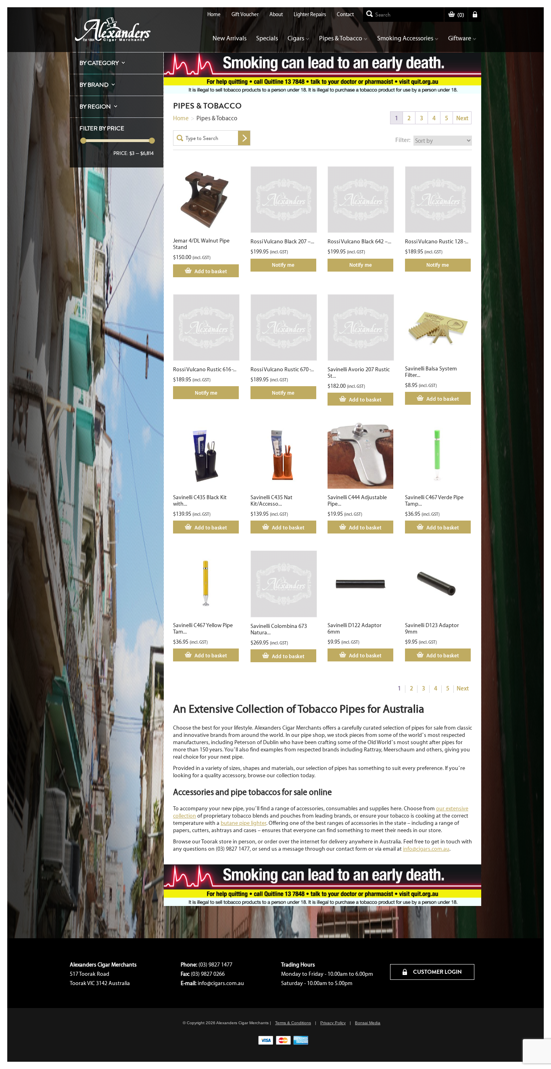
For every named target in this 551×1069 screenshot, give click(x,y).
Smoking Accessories (405, 38)
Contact (345, 14)
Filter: (403, 140)
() (460, 15)
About (276, 14)
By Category (99, 63)
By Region (95, 106)
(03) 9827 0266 (208, 974)
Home (214, 14)
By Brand (94, 84)
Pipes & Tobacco (340, 38)
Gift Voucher (245, 14)
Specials (267, 38)
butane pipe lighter (243, 823)
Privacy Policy (333, 1023)
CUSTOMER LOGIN (437, 972)
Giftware (459, 38)
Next (462, 118)
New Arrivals (229, 38)
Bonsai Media (367, 1023)
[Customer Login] (474, 14)
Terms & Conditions (293, 1023)
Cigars (296, 38)
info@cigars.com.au (426, 848)
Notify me (283, 264)
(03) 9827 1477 (215, 964)
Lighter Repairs (310, 14)
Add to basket (210, 271)
